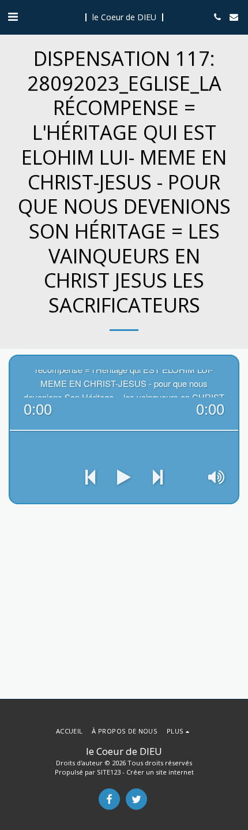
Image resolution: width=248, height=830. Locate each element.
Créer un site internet (160, 772)
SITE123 (109, 772)
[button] (12, 16)
